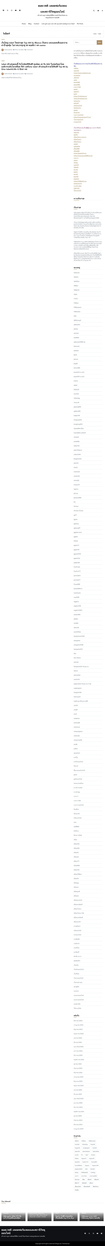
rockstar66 (77, 593)
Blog (29, 23)
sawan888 (77, 614)
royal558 (76, 597)
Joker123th (77, 454)
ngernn (76, 489)
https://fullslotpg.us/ (80, 96)
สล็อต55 (76, 852)
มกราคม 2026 (78, 1051)
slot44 (76, 144)
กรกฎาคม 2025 (78, 1077)
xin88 (75, 744)
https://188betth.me (80, 181)
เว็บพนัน (76, 965)
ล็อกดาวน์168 (78, 835)
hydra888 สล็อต (79, 428)
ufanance (77, 727)
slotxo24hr (77, 675)
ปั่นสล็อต (76, 809)
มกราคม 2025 (78, 1103)
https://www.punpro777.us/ (82, 117)
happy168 (77, 415)
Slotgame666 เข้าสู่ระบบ (81, 666)
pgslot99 (76, 549)
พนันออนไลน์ (78, 818)
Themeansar (65, 1243)
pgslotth (76, 179)
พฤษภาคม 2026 (79, 1033)
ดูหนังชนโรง (77, 108)
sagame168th (78, 610)
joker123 (76, 71)
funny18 (76, 402)
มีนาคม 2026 (78, 1042)
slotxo (76, 160)
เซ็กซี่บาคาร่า (78, 956)
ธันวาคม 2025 (78, 1055)
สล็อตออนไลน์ (78, 900)
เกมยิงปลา (77, 943)
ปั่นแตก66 (77, 112)
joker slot (76, 188)
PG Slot (76, 506)
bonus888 (77, 368)
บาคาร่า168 (77, 87)
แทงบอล (76, 991)
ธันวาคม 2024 (78, 1107)
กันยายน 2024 (78, 1120)
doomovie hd (78, 183)
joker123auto (78, 450)
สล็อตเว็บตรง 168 (79, 913)
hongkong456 (78, 424)
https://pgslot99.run (80, 153)
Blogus (57, 1243)
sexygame (77, 640)
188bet (76, 285)
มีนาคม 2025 (78, 1094)
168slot (76, 277)
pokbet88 (77, 562)
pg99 (75, 94)
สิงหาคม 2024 (78, 1124)
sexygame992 (78, 649)
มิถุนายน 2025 (78, 1081)
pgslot (76, 89)
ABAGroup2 (77, 320)
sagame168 (77, 606)
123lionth (77, 273)
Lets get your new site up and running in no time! (58, 23)
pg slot (76, 169)
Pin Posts (80, 23)
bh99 (75, 355)
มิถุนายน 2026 (78, 1029)
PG (74, 502)
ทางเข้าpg (77, 792)
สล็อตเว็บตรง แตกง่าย (80, 137)
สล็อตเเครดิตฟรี (78, 917)
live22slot (77, 472)
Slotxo (76, 671)
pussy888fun (78, 588)
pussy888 (77, 82)
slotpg (76, 162)
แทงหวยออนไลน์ (79, 999)
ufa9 (75, 714)
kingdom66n (78, 459)
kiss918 (76, 176)
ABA (75, 316)
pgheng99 (77, 528)
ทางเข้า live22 (78, 787)
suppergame (78, 688)
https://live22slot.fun (80, 98)
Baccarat (77, 346)
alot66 (76, 329)
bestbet (76, 350)
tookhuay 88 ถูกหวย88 (81, 701)
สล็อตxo (76, 887)
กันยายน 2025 (78, 1068)
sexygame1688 (78, 645)
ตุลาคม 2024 (78, 1116)
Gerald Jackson (8, 49)
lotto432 (76, 480)
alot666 (76, 333)
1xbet (3, 39)
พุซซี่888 (76, 826)
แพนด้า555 (77, 1004)
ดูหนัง (75, 80)
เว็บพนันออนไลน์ (79, 969)
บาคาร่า (76, 158)
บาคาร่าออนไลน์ (78, 115)
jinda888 (76, 441)
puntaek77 (77, 580)
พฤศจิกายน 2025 (79, 1059)
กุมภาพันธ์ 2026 (79, 1046)
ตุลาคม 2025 (78, 1064)
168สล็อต (76, 281)
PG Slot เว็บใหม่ (78, 511)
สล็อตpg (76, 883)
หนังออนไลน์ (77, 930)
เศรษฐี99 (76, 987)
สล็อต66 (76, 857)
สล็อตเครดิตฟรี (78, 904)
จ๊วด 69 (76, 766)
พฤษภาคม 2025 (79, 1085)
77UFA (76, 298)
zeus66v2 (77, 753)
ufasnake (77, 736)
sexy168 (76, 627)
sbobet (76, 619)
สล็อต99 (76, 878)
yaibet (76, 749)
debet (75, 385)
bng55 (76, 363)
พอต (75, 822)
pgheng (76, 523)
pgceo (76, 519)
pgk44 (76, 536)
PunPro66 (77, 567)
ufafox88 (77, 723)
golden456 (77, 411)
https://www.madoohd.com (82, 73)
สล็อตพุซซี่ (77, 891)
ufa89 (76, 710)
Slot (75, 653)
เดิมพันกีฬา (77, 961)
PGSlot (76, 541)
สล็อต (75, 839)
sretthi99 (77, 679)
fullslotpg (77, 398)
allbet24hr (77, 324)
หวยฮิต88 (76, 939)
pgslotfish (77, 558)
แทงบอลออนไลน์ (79, 995)
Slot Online (77, 658)
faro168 (76, 394)
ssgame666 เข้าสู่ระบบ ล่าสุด (82, 684)
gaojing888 (77, 407)
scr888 (76, 623)
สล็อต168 (76, 844)
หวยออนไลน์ (77, 122)
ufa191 (76, 705)
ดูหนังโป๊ (76, 165)
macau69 (77, 485)
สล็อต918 (76, 870)
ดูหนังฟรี (76, 103)
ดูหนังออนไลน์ (78, 105)
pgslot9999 (77, 554)
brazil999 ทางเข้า (79, 372)
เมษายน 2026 (78, 1038)
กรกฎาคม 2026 (78, 1025)
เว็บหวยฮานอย (78, 982)
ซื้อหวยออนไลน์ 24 (79, 770)
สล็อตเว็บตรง (77, 139)
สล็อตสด (76, 896)
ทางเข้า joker (77, 186)
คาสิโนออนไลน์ (78, 761)
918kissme (77, 311)
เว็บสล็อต (76, 974)
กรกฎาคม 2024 (78, 1129)
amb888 (76, 337)
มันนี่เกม (76, 831)
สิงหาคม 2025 (78, 1072)
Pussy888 (77, 584)
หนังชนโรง (77, 101)
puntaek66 (77, 575)
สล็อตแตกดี (77, 922)
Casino (76, 381)
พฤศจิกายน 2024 (79, 1111)
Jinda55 (76, 437)
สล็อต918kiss (78, 874)
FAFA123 (76, 389)
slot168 (76, 662)
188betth (77, 290)
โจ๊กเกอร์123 (77, 190)
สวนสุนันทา (77, 926)
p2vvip (76, 493)
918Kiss (76, 303)
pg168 (76, 135)
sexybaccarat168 (79, 636)
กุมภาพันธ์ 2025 (78, 1098)
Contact (36, 23)
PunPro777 (77, 571)
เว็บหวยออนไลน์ (78, 119)
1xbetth (76, 167)
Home (24, 23)
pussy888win (78, 1165)
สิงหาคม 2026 (78, 1020)
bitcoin (76, 359)
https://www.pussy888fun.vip (83, 156)
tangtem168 (78, 692)
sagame (76, 601)
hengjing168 (78, 420)
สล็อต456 (76, 848)
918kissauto (77, 307)
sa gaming (77, 75)
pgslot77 (76, 91)
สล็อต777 (76, 861)
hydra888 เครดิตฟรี (80, 433)
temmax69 (77, 697)
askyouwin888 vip (79, 342)
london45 (77, 476)
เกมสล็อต (76, 948)
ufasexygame (78, 731)
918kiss (76, 68)
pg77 (75, 515)
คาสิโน (76, 757)
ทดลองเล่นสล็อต (78, 783)
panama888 (77, 498)
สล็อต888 (76, 148)
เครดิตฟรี (76, 952)
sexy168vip (77, 632)
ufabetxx (77, 718)
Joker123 (76, 446)
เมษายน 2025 (78, 1090)
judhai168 (77, 146)
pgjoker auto (78, 532)
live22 (76, 467)
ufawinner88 (78, 740)
